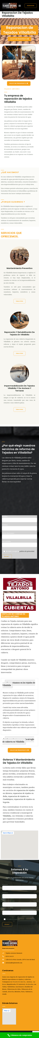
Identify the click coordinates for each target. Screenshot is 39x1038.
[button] (19, 5)
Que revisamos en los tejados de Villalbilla (18, 683)
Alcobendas (29, 984)
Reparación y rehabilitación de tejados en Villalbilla (19, 333)
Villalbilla (7, 816)
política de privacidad (27, 551)
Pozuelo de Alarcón (19, 982)
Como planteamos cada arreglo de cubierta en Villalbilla (18, 740)
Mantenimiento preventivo (19, 268)
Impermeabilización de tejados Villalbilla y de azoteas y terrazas (19, 388)
